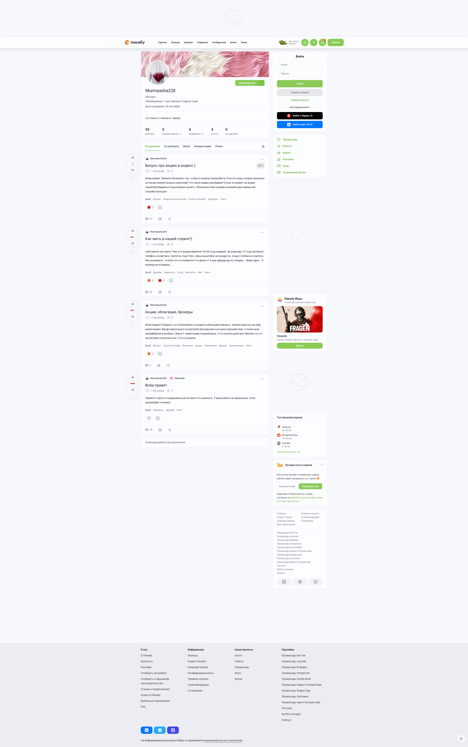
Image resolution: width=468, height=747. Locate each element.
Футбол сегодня (285, 569)
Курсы (238, 678)
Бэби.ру (281, 573)
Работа (239, 661)
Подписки (202, 42)
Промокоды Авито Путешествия (294, 562)
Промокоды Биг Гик (287, 533)
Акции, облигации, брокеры (169, 312)
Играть (300, 345)
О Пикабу (146, 655)
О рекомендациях (310, 517)
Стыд (180, 272)
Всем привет (156, 385)
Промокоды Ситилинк (288, 558)
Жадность (169, 272)
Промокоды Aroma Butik (289, 547)
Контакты (147, 661)
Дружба (157, 272)
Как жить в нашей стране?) (168, 239)
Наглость (190, 272)
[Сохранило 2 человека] (158, 365)
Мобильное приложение (155, 700)
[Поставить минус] (133, 170)
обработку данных (301, 497)
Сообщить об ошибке (153, 673)
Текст (223, 199)
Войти (335, 42)
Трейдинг (213, 199)
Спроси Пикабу (197, 199)
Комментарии (202, 146)
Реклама (146, 667)
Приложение (236, 345)
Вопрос (157, 199)
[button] (180, 133)
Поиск (219, 146)
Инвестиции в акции (174, 199)
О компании (307, 521)
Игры (238, 673)
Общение (158, 410)
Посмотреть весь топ (288, 452)
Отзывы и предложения (155, 689)
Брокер (223, 345)
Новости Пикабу (151, 695)
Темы (244, 42)
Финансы (187, 345)
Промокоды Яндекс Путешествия (294, 551)
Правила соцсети (310, 513)
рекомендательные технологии (223, 740)
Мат (200, 272)
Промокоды (242, 667)
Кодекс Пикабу (284, 517)
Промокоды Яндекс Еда (289, 554)
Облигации (210, 345)
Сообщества (219, 42)
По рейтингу (171, 146)
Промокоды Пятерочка (289, 543)
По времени (152, 146)
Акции (198, 345)
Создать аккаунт (300, 92)
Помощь (281, 513)
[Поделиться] (169, 218)
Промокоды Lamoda (287, 536)
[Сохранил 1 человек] (160, 292)
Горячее (162, 42)
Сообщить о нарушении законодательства (155, 681)
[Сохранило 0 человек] (160, 218)
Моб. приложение (286, 524)
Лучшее (175, 42)
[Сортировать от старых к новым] (263, 146)
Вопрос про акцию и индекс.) (170, 165)
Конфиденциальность (201, 673)
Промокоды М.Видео (288, 540)
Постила (281, 565)
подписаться (310, 486)
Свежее (188, 42)
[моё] (186, 146)
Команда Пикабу (286, 521)
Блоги (233, 42)
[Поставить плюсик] (133, 157)
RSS (143, 706)
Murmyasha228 (158, 158)
